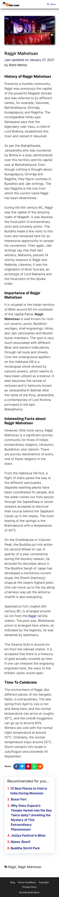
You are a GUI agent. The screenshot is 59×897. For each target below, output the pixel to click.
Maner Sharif (20, 842)
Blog (12, 882)
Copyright (44, 882)
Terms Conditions (27, 882)
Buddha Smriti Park (25, 848)
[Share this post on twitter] (22, 767)
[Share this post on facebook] (16, 767)
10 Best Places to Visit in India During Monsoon (28, 791)
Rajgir (32, 616)
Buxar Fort (18, 799)
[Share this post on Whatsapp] (34, 767)
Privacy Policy (29, 887)
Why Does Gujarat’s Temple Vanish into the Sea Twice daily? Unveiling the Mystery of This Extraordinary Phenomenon (31, 817)
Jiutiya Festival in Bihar (28, 835)
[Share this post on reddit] (40, 767)
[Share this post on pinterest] (28, 767)
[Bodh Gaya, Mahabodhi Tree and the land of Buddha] (11, 4)
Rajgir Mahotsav (30, 867)
